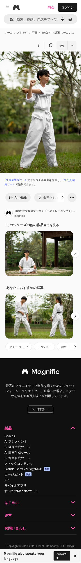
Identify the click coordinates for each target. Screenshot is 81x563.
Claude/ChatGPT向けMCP (26, 469)
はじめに (11, 502)
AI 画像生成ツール (16, 180)
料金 (51, 7)
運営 (8, 515)
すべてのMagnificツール (21, 491)
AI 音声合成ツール (17, 457)
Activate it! (61, 556)
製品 (8, 428)
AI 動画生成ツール (17, 452)
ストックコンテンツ (18, 463)
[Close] (75, 556)
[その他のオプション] (38, 45)
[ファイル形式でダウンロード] (72, 45)
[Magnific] (40, 372)
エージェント (17, 474)
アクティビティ (18, 347)
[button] (40, 409)
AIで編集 (20, 197)
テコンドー (44, 347)
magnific (19, 216)
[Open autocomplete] (10, 19)
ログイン (67, 7)
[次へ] (62, 197)
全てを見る (51, 224)
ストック (22, 32)
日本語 (40, 409)
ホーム (8, 32)
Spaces (9, 436)
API (6, 480)
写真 (34, 32)
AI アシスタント (15, 441)
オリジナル (30, 60)
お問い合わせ (15, 528)
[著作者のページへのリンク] (8, 213)
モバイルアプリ (15, 485)
